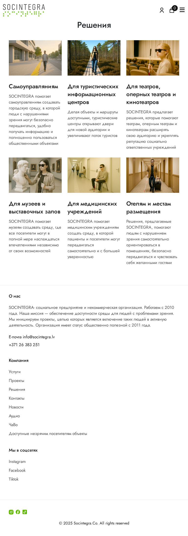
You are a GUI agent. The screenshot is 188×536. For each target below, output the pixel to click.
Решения (17, 389)
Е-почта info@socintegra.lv (32, 337)
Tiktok (13, 479)
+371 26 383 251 (24, 345)
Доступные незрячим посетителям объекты (48, 433)
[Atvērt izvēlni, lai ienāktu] (161, 9)
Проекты (16, 380)
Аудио (14, 416)
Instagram (17, 461)
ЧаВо (13, 425)
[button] (182, 10)
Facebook (17, 470)
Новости (16, 407)
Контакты (16, 398)
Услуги (15, 372)
